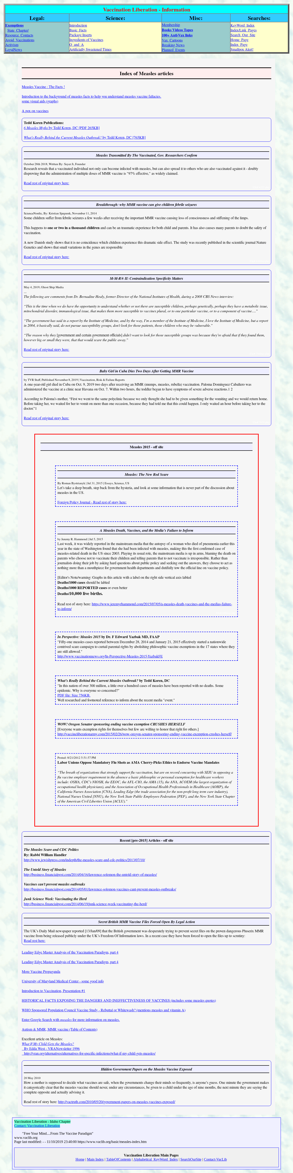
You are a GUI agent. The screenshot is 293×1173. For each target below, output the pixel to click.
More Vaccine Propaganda (41, 971)
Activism (11, 44)
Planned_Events (173, 49)
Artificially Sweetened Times (90, 49)
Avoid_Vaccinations (19, 39)
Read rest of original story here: (46, 182)
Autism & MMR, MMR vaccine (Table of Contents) (59, 1029)
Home (80, 1159)
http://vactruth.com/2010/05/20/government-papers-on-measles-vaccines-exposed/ (116, 1101)
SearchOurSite (190, 1159)
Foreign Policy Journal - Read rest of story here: (92, 502)
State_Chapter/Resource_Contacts (19, 32)
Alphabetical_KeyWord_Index (155, 1159)
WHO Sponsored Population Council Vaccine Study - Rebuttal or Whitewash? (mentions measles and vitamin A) (103, 1009)
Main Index (95, 1159)
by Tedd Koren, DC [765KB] (85, 137)
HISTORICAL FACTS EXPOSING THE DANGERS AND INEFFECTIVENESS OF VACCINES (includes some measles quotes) (119, 1000)
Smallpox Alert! (242, 49)
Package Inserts (80, 34)
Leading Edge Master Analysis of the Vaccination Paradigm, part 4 (70, 952)
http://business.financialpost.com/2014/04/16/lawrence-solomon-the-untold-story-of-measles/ (90, 874)
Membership (171, 24)
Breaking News (173, 44)
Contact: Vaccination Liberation (37, 1126)
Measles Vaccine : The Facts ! (43, 86)
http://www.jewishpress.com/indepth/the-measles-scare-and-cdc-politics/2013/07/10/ (84, 859)
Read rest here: (34, 940)
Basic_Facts (78, 30)
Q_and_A (76, 44)
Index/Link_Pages (244, 30)
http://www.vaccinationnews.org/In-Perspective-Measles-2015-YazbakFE (110, 656)
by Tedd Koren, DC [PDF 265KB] (62, 127)
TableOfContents (118, 1159)
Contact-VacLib (215, 1159)
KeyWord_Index (243, 25)
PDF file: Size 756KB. (73, 695)
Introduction (78, 25)
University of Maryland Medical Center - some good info (63, 981)
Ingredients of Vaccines (86, 39)
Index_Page (239, 44)
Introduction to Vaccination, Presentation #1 (53, 990)
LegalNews (13, 49)
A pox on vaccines (35, 110)
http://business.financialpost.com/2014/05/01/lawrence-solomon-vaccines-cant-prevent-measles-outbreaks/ (100, 889)
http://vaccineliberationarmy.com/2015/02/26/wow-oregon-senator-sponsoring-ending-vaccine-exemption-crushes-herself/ (144, 733)
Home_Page (239, 39)
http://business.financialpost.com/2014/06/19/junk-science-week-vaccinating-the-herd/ (85, 903)
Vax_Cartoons (172, 40)
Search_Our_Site (243, 34)
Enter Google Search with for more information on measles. (71, 1019)
